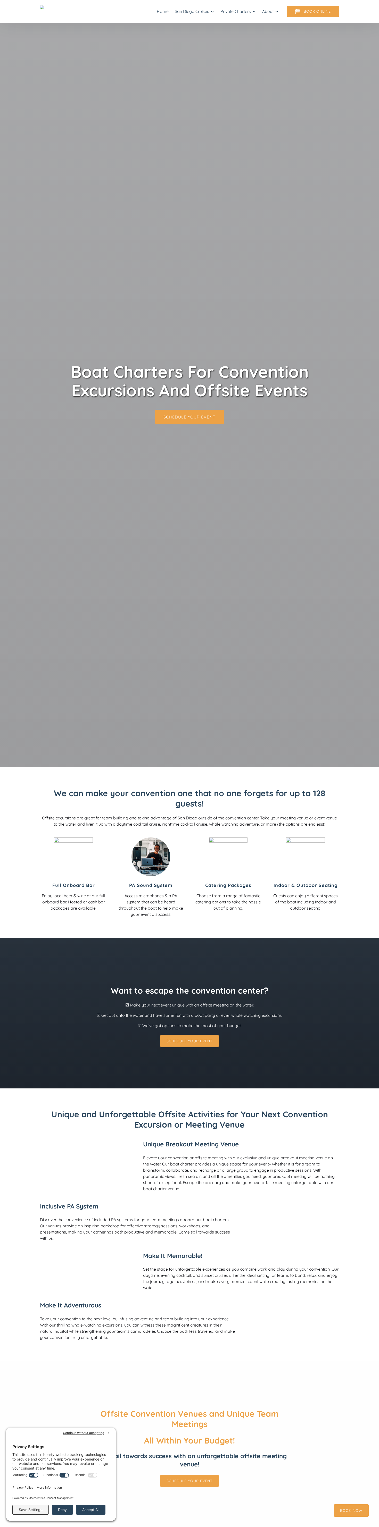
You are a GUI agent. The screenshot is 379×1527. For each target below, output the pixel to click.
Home (163, 11)
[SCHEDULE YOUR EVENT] (189, 402)
